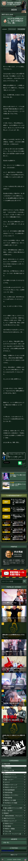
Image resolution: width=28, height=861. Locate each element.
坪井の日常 (7, 764)
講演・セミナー (15, 779)
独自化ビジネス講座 (15, 800)
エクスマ (15, 782)
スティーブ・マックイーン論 (15, 834)
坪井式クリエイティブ (14, 821)
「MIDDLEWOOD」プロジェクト (14, 815)
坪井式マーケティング (15, 784)
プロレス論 (15, 831)
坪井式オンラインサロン (15, 795)
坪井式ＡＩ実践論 (15, 828)
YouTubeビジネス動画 (15, 803)
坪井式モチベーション (15, 777)
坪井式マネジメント (15, 774)
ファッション (12, 29)
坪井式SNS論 (15, 792)
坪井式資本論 (15, 797)
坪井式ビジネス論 (9, 770)
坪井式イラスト (15, 823)
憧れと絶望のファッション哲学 (15, 808)
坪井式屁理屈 (21, 29)
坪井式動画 (15, 826)
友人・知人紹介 (14, 810)
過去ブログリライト (14, 818)
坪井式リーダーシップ (15, 787)
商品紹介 (14, 813)
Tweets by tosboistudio (7, 850)
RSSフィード (14, 854)
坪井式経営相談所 (15, 790)
